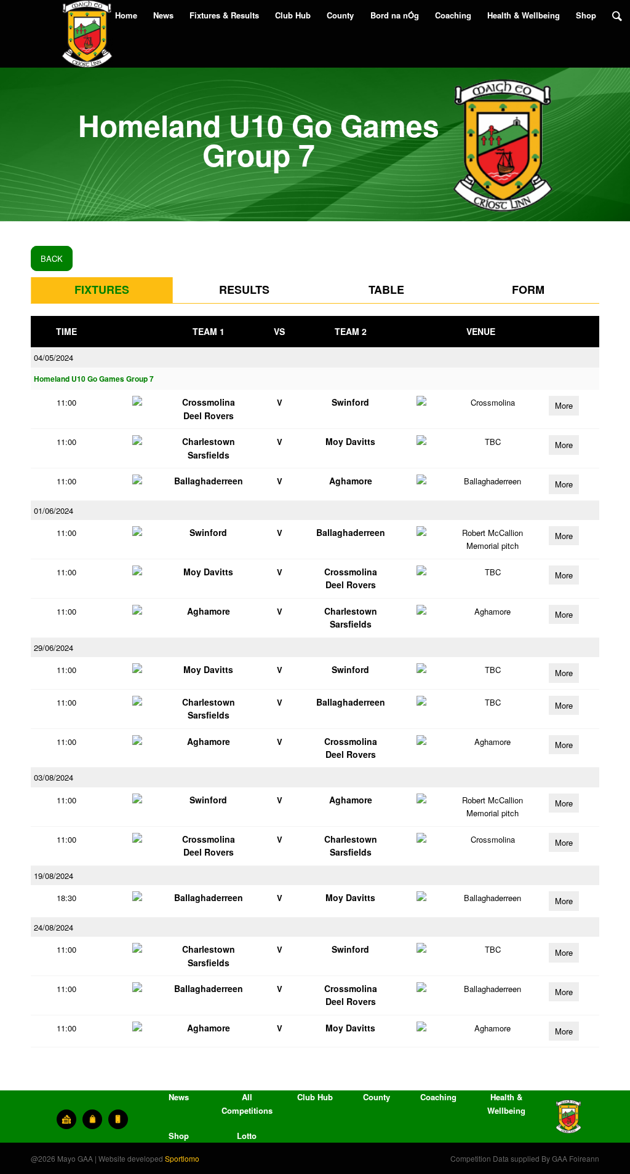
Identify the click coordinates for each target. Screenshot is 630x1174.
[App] (118, 1119)
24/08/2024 (53, 927)
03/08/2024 (53, 777)
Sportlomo (182, 1158)
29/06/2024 (53, 647)
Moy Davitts (350, 441)
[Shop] (92, 1119)
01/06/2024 (53, 510)
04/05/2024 (53, 357)
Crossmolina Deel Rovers (208, 408)
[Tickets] (66, 1119)
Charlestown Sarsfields (208, 447)
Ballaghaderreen (208, 481)
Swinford (350, 402)
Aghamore (350, 481)
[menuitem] (126, 15)
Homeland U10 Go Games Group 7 (94, 379)
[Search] (617, 15)
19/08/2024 (53, 875)
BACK (52, 258)
